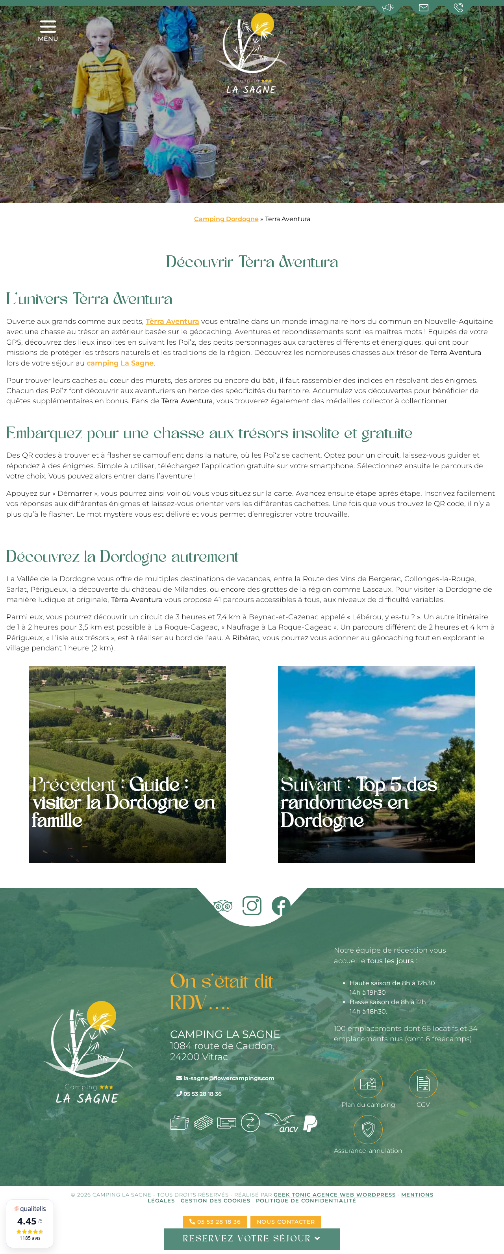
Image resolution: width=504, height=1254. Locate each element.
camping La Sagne (120, 363)
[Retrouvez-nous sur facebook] (281, 906)
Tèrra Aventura (172, 321)
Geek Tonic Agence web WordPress (335, 1195)
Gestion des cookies (215, 1201)
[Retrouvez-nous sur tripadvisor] (223, 906)
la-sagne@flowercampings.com (228, 1078)
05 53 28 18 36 (202, 1093)
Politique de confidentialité (306, 1201)
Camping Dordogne (226, 219)
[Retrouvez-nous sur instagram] (252, 906)
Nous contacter (286, 1221)
